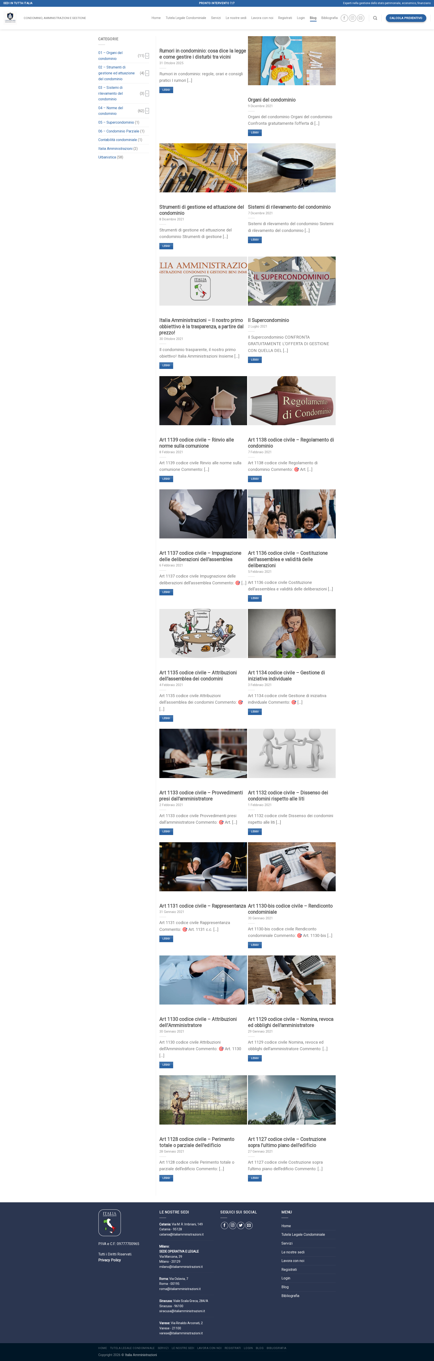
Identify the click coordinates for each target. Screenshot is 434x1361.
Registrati (285, 18)
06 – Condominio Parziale (118, 131)
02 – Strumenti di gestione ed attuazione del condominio (116, 73)
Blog (313, 18)
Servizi (216, 18)
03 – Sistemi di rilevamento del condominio (110, 93)
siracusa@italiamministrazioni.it (182, 1311)
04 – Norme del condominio (110, 111)
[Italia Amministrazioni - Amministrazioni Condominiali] (10, 18)
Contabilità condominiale (117, 140)
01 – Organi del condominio (110, 56)
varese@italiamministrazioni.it (181, 1333)
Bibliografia (329, 18)
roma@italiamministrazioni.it (180, 1289)
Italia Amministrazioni (115, 148)
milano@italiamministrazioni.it (181, 1267)
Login (301, 18)
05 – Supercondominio (116, 122)
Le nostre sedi (236, 18)
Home (156, 18)
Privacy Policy (109, 1260)
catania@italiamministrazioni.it (181, 1234)
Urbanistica (107, 157)
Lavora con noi (262, 18)
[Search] (375, 18)
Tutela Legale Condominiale (186, 18)
